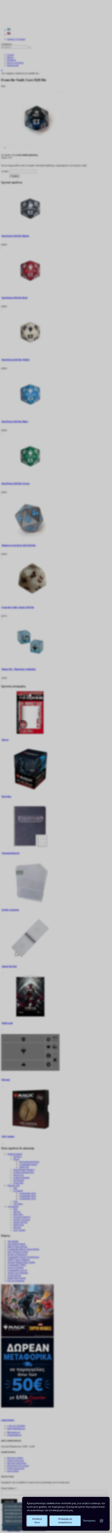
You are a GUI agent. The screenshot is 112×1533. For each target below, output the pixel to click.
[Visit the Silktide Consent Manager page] (101, 1520)
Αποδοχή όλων (37, 1521)
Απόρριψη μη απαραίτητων (65, 1521)
